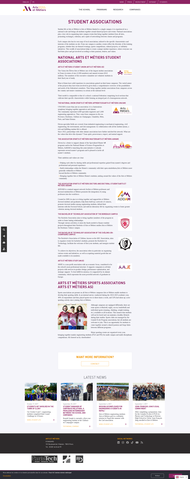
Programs (102, 9)
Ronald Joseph (68, 418)
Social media (4, 236)
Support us (4, 249)
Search (4, 230)
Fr (33, 2)
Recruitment (140, 2)
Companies (135, 9)
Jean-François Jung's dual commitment (147, 407)
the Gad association (106, 420)
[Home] (34, 8)
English (26, 2)
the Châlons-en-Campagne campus (76, 421)
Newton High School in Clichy (148, 417)
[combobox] (181, 477)
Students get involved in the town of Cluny (40, 407)
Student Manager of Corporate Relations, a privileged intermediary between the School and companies (74, 410)
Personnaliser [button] (7, 475)
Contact (95, 363)
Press (129, 2)
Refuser (157, 475)
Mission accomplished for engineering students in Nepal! (110, 408)
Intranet (152, 2)
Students (163, 2)
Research (118, 9)
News (122, 2)
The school (84, 9)
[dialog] (95, 474)
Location (4, 242)
